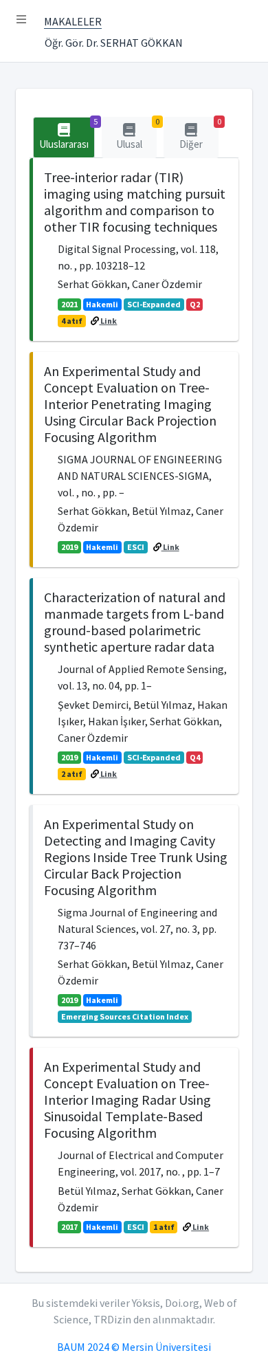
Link (108, 321)
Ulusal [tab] (136, 134)
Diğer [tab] (199, 134)
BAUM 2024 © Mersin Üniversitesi (134, 1347)
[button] (21, 19)
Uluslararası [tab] (67, 134)
